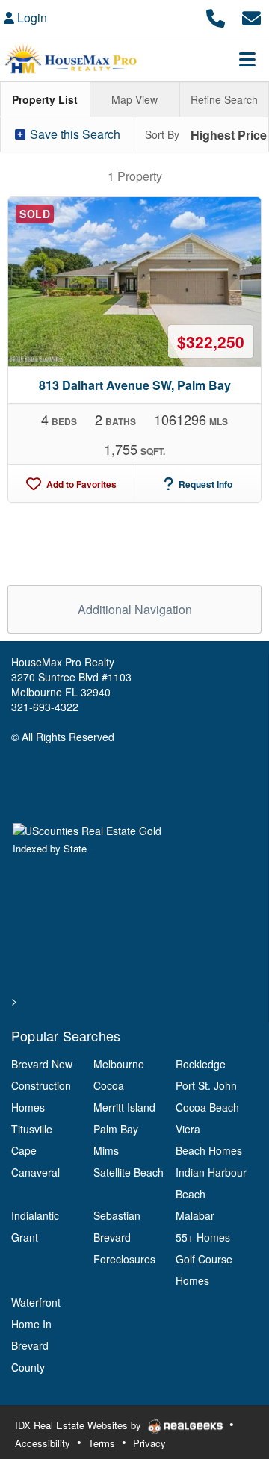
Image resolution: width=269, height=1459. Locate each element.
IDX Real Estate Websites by (79, 1425)
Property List (45, 99)
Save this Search (73, 134)
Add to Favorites (80, 484)
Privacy (149, 1443)
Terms (101, 1443)
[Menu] (247, 59)
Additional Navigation (135, 609)
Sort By (162, 134)
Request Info (204, 484)
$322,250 (210, 341)
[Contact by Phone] (215, 16)
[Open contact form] (251, 16)
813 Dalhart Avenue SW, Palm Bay (135, 385)
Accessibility (42, 1443)
